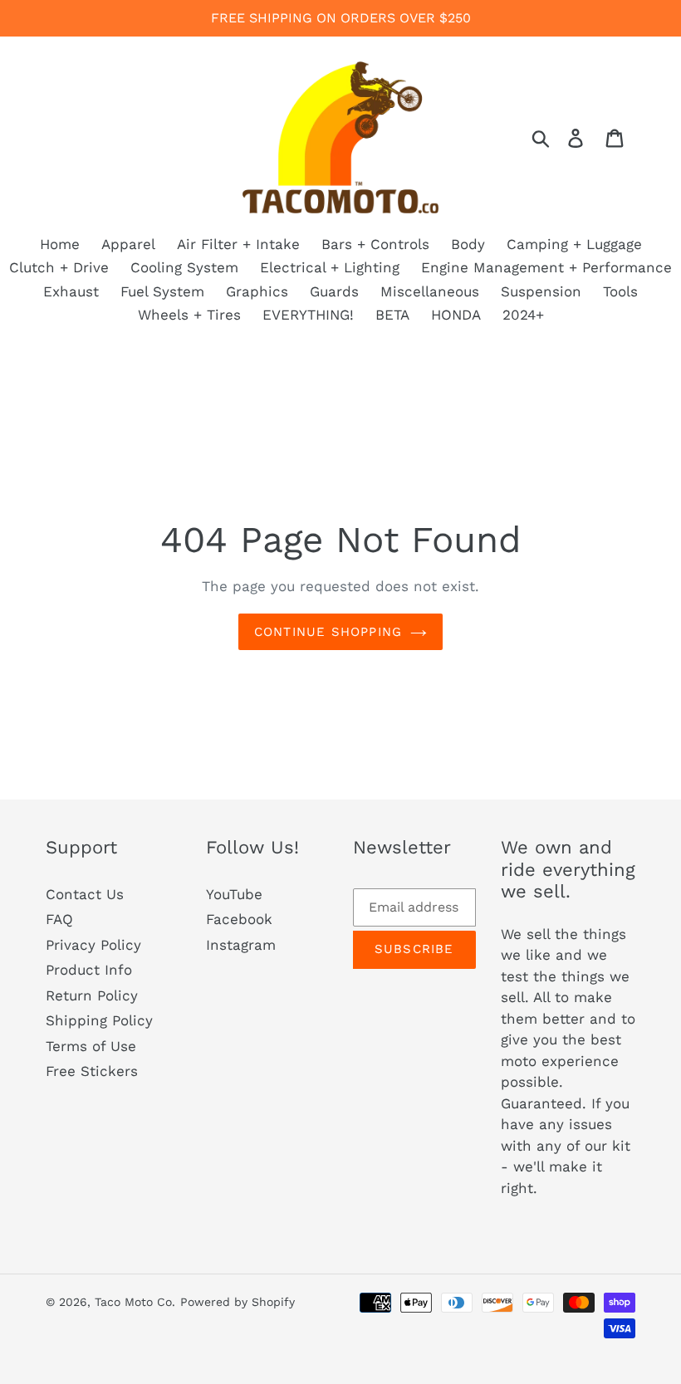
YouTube (234, 894)
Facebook (239, 919)
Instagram (241, 945)
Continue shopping (328, 631)
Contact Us (85, 894)
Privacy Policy (93, 945)
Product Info (89, 969)
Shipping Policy (99, 1020)
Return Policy (92, 995)
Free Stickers (92, 1071)
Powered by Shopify (237, 1301)
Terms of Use (91, 1046)
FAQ (59, 919)
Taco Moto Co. (135, 1301)
